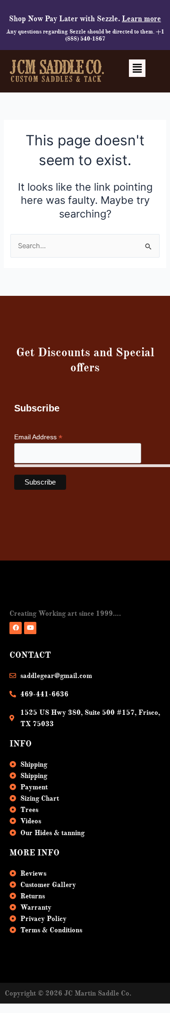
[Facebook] (15, 628)
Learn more (141, 19)
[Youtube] (30, 628)
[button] (137, 68)
